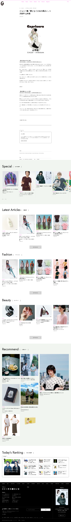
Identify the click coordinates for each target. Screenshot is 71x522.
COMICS (47, 483)
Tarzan (25, 517)
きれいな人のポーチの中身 (5, 497)
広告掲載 (19, 520)
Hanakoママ (31, 517)
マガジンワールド (15, 520)
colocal (28, 517)
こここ (40, 517)
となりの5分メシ (14, 495)
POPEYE (8, 517)
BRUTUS (5, 517)
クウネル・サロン (36, 517)
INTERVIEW (33, 483)
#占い (35, 159)
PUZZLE (62, 483)
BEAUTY (23, 483)
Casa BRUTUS (16, 517)
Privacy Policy (23, 520)
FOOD (43, 483)
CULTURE (28, 483)
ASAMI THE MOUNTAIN (5, 500)
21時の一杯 (13, 498)
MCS (42, 517)
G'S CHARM (18, 483)
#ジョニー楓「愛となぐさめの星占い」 (28, 159)
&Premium (22, 517)
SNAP (7, 483)
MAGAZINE (67, 483)
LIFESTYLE (38, 483)
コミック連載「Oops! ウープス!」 (16, 494)
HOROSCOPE (57, 483)
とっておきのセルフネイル (5, 495)
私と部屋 (3, 498)
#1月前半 (38, 159)
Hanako (19, 517)
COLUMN (52, 483)
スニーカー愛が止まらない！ (6, 494)
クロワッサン (11, 517)
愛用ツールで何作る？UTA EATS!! (16, 497)
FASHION (3, 483)
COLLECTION (12, 483)
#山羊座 (21, 159)
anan (2, 517)
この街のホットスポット (15, 500)
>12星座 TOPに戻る (23, 120)
